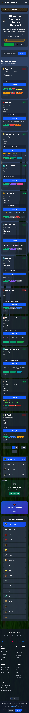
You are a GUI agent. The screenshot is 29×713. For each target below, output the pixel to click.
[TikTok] (12, 641)
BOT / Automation (6, 690)
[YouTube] (6, 641)
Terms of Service (6, 685)
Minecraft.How (10, 2)
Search (22, 53)
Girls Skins (19, 655)
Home (6, 9)
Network (10, 580)
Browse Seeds (5, 667)
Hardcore (11, 560)
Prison (10, 591)
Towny (10, 616)
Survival (10, 611)
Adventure (11, 529)
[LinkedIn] (23, 641)
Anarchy (10, 534)
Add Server (10, 44)
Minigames (11, 570)
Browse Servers (6, 652)
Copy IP (15, 84)
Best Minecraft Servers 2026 (14, 40)
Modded (10, 575)
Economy (10, 550)
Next (14, 451)
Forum (18, 667)
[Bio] (26, 641)
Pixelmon (10, 586)
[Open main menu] (26, 2)
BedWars (10, 539)
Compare (21, 44)
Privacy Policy (5, 688)
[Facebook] (2, 641)
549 (23, 447)
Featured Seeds (6, 670)
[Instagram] (9, 641)
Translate (18, 670)
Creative (10, 544)
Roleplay (10, 601)
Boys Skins (19, 652)
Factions (10, 555)
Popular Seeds (5, 672)
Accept (18, 710)
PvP (9, 596)
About (17, 672)
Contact (18, 675)
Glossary (18, 677)
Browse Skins (20, 650)
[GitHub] (16, 641)
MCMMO (10, 565)
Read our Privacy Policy (17, 706)
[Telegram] (19, 641)
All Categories (12, 524)
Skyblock (11, 606)
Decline (11, 710)
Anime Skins (19, 658)
